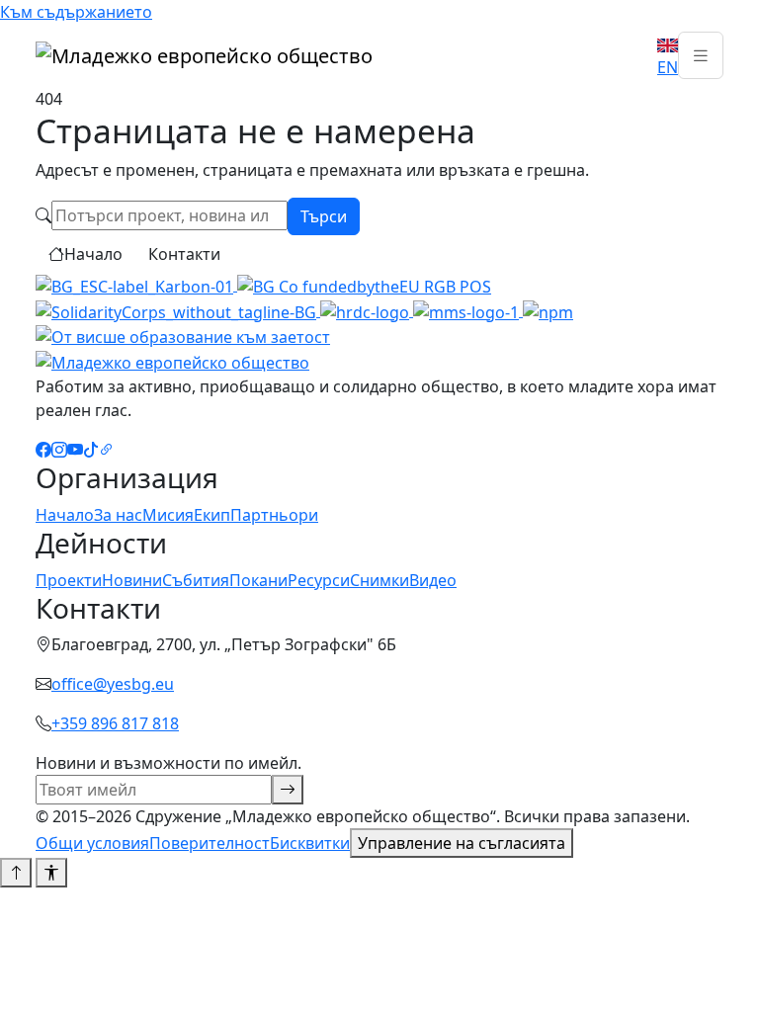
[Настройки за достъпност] (51, 872)
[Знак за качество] (136, 284)
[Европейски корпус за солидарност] (178, 310)
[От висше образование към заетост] (183, 336)
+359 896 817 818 (115, 723)
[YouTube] (75, 450)
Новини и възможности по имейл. (168, 763)
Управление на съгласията (461, 843)
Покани (258, 580)
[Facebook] (43, 450)
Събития (195, 580)
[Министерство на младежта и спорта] (468, 310)
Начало (93, 254)
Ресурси (319, 580)
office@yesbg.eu (112, 684)
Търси (323, 216)
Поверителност (209, 843)
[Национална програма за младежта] (548, 310)
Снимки (379, 580)
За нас (118, 515)
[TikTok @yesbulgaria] (91, 450)
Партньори (274, 515)
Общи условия (92, 843)
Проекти (69, 580)
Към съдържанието (76, 12)
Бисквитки (310, 843)
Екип (212, 515)
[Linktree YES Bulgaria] (107, 450)
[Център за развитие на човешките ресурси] (366, 310)
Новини (132, 580)
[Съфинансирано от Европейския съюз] (364, 284)
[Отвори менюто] (700, 55)
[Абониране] (287, 789)
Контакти (184, 254)
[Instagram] (59, 450)
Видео (433, 580)
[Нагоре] (16, 872)
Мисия (168, 515)
